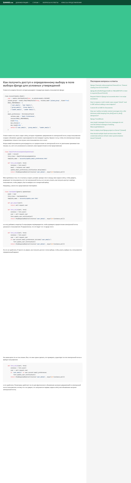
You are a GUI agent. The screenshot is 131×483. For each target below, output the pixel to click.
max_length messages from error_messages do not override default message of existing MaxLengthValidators (106, 124)
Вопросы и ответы (50, 3)
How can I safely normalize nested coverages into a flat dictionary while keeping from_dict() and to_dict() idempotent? (108, 113)
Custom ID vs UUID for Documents (101, 108)
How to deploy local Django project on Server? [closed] (108, 130)
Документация (22, 3)
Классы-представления (71, 3)
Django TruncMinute (96, 119)
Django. (8, 2)
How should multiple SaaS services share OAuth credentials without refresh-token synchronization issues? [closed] (106, 136)
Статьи (36, 3)
